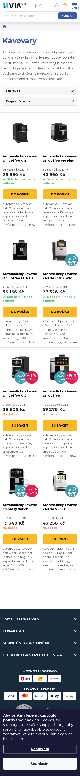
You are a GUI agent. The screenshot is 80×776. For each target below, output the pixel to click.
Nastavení (40, 749)
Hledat (67, 15)
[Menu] (74, 5)
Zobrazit (20, 425)
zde (23, 739)
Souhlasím (40, 764)
